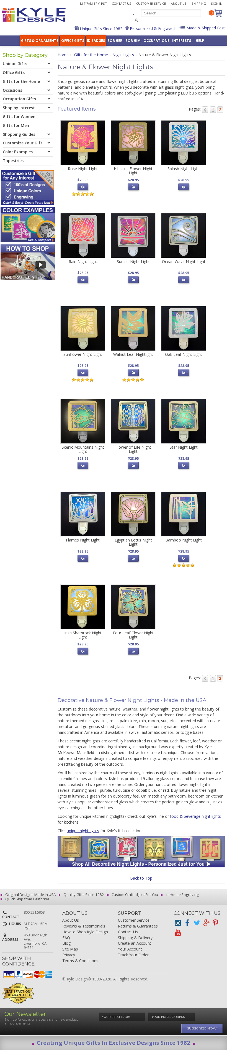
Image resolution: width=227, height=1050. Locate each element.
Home (63, 54)
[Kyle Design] (34, 15)
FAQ (66, 938)
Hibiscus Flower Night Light (133, 170)
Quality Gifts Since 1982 (83, 894)
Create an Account (134, 943)
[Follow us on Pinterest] (215, 923)
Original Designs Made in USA (30, 894)
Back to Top (141, 878)
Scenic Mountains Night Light (83, 449)
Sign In (216, 3)
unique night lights (83, 830)
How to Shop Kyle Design (85, 932)
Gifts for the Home (91, 54)
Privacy (68, 955)
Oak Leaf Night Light (183, 354)
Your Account (130, 949)
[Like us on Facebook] (187, 923)
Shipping (199, 3)
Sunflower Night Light (82, 354)
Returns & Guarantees (138, 926)
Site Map (70, 949)
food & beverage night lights (195, 816)
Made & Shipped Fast (205, 27)
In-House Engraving (182, 894)
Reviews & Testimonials (83, 926)
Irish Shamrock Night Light (83, 635)
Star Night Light (184, 447)
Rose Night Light (83, 168)
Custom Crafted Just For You (134, 894)
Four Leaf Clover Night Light (133, 635)
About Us (179, 3)
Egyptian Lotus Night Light (133, 542)
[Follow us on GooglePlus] (206, 923)
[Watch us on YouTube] (178, 932)
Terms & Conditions (80, 961)
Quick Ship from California (26, 898)
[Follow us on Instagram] (178, 923)
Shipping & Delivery (135, 938)
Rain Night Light (83, 261)
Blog (66, 943)
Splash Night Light (183, 168)
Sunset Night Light (133, 261)
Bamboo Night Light (183, 540)
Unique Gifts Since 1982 (100, 28)
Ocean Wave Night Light (183, 261)
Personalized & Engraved (152, 28)
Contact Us (121, 3)
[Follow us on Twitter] (196, 923)
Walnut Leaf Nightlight (133, 354)
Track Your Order (133, 955)
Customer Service (151, 3)
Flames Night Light (83, 540)
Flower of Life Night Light (133, 449)
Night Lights (123, 54)
